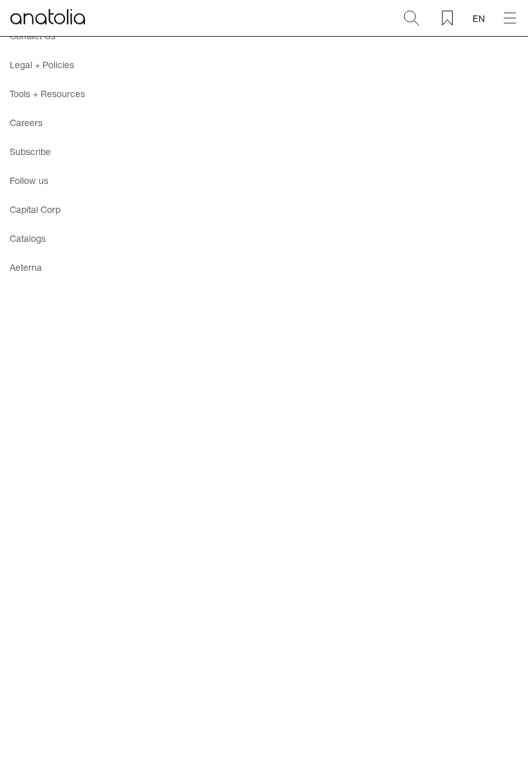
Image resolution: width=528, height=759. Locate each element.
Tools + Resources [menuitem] (47, 93)
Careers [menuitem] (26, 122)
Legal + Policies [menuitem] (42, 64)
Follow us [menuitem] (29, 180)
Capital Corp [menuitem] (35, 209)
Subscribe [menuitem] (30, 151)
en (479, 18)
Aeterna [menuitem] (26, 267)
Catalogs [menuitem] (28, 238)
